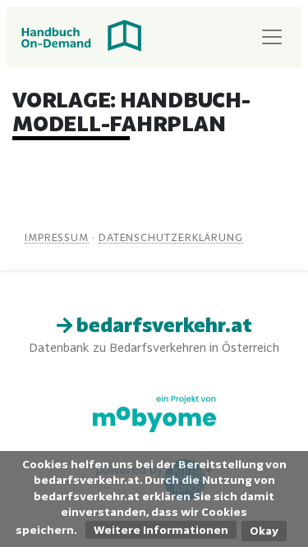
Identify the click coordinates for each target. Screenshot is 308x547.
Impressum (57, 237)
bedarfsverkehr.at (162, 325)
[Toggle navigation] (272, 37)
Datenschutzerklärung (171, 237)
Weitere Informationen (161, 529)
